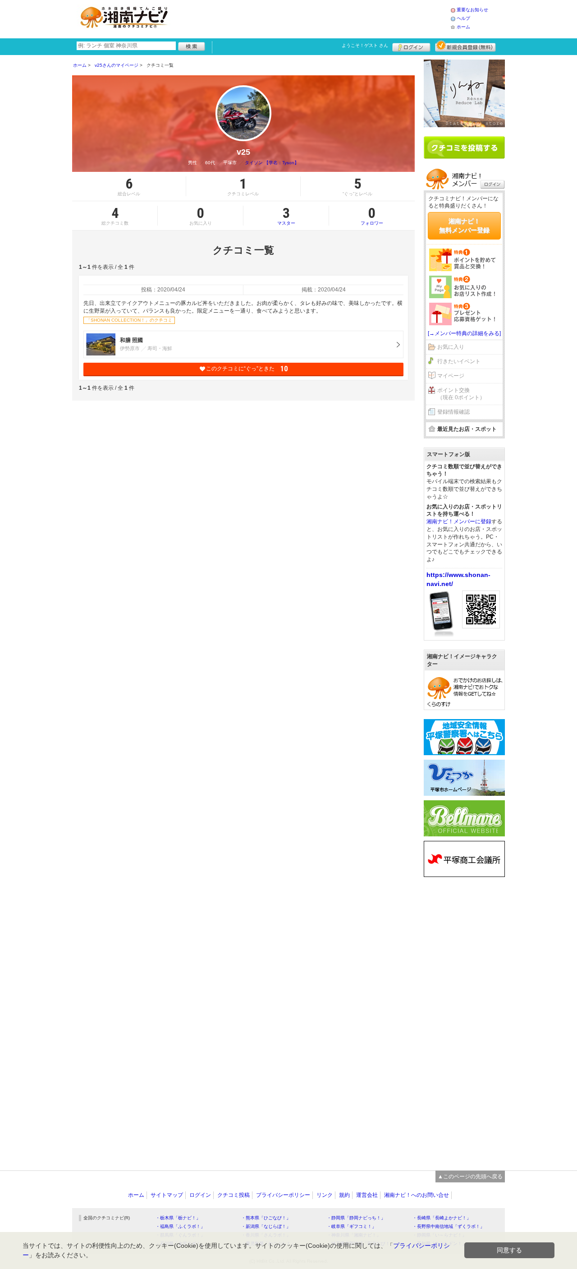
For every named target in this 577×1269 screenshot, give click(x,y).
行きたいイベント (459, 361)
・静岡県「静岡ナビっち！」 (356, 1217)
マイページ (450, 376)
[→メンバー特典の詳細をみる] (464, 333)
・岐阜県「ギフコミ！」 (351, 1226)
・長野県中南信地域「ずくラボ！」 (448, 1226)
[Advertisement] (312, 18)
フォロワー (372, 216)
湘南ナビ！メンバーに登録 (458, 521)
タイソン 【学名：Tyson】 (272, 162)
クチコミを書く (464, 147)
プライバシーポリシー (283, 1195)
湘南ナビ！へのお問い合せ (416, 1195)
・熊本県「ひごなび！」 (266, 1217)
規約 (344, 1195)
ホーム (463, 26)
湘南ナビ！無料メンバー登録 (464, 225)
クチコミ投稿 (233, 1195)
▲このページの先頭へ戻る (470, 1176)
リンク (324, 1195)
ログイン (411, 46)
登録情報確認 (453, 412)
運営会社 (367, 1195)
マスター (286, 216)
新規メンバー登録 (465, 46)
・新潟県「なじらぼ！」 (266, 1226)
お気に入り (450, 347)
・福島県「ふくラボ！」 (180, 1226)
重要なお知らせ (472, 9)
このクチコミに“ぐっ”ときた (247, 369)
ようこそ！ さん (365, 45)
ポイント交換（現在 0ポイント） (461, 394)
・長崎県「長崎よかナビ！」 (441, 1217)
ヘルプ (463, 18)
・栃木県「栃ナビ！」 (178, 1217)
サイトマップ (167, 1195)
